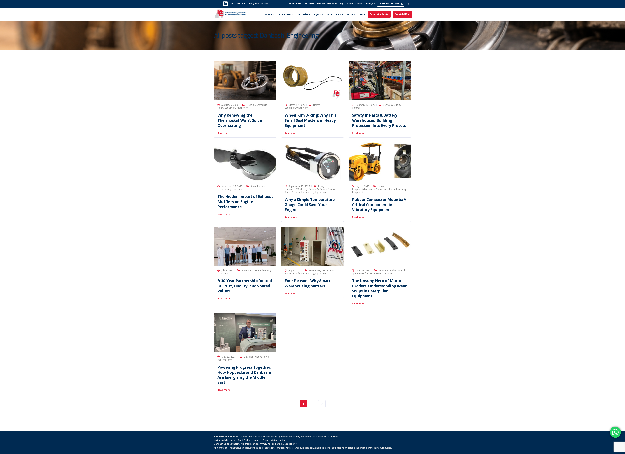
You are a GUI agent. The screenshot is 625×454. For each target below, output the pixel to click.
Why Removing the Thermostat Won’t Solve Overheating (239, 120)
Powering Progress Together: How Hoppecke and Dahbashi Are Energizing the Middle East (244, 374)
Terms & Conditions (286, 443)
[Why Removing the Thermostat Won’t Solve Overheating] (245, 80)
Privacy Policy (266, 443)
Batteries (248, 356)
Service (351, 14)
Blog (341, 3)
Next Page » (322, 403)
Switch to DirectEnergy (390, 3)
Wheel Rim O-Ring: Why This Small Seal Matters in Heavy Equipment (310, 120)
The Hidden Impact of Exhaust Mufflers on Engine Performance (245, 201)
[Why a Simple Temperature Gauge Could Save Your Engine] (312, 161)
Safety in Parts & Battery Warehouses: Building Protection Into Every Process (379, 120)
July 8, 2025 (227, 270)
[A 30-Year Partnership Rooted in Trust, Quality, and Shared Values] (245, 245)
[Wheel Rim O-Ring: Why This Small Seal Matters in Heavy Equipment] (312, 80)
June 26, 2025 (363, 270)
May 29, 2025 (228, 356)
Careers (349, 3)
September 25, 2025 (299, 186)
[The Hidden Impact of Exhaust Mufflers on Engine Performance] (245, 161)
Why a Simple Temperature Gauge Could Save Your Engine (310, 204)
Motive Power (262, 356)
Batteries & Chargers (309, 14)
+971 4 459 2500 (237, 3)
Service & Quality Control (322, 189)
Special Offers (402, 14)
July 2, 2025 (295, 270)
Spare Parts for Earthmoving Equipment (305, 192)
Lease (362, 14)
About (268, 14)
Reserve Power (225, 359)
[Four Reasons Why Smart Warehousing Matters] (312, 245)
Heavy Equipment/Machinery (232, 107)
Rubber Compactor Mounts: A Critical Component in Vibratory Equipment (379, 204)
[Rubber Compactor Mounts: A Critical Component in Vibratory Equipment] (380, 161)
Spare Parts (285, 14)
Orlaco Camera (335, 14)
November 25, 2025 (231, 186)
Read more (223, 133)
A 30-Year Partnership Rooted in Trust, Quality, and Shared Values (244, 285)
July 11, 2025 (362, 186)
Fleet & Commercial (257, 104)
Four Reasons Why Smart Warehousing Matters (307, 283)
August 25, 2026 (229, 104)
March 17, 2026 (297, 104)
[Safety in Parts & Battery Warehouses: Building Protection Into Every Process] (380, 80)
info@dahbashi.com (258, 3)
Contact (359, 3)
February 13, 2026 (365, 104)
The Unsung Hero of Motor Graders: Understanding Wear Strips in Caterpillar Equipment (379, 288)
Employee (370, 3)
